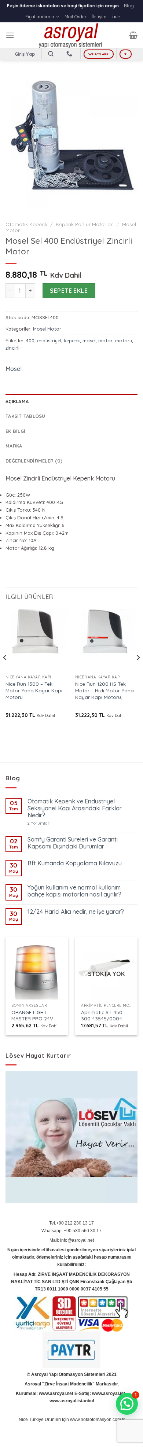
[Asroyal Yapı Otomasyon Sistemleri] (71, 35)
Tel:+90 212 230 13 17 (71, 1223)
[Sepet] (133, 35)
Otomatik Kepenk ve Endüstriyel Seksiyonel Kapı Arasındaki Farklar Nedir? (74, 808)
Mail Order (76, 16)
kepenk (72, 340)
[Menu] (10, 35)
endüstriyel (49, 340)
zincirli (12, 348)
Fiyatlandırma (39, 16)
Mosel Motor (47, 329)
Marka (14, 446)
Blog (129, 5)
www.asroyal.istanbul (72, 1400)
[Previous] (5, 672)
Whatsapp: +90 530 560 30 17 (71, 1230)
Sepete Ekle (69, 290)
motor (105, 340)
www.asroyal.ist (108, 1393)
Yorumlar (38, 823)
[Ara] (50, 54)
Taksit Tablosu (25, 416)
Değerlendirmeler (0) (34, 461)
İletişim (99, 16)
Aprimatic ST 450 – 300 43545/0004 (103, 1015)
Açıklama (17, 401)
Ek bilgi (15, 431)
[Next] (138, 672)
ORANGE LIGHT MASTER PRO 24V (32, 1015)
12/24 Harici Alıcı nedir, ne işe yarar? (75, 911)
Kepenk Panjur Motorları (85, 224)
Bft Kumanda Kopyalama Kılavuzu (74, 863)
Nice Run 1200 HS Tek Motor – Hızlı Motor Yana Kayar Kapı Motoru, (104, 690)
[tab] (72, 401)
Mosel (14, 368)
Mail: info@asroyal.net (72, 1240)
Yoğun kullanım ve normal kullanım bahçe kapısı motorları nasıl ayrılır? (74, 891)
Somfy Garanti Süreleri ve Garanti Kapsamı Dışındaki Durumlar (72, 843)
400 (30, 340)
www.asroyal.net (56, 1393)
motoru (123, 340)
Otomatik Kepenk (26, 224)
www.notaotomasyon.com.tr (97, 1419)
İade (115, 16)
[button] (127, 1404)
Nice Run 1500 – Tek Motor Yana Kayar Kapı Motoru (34, 690)
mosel (89, 340)
